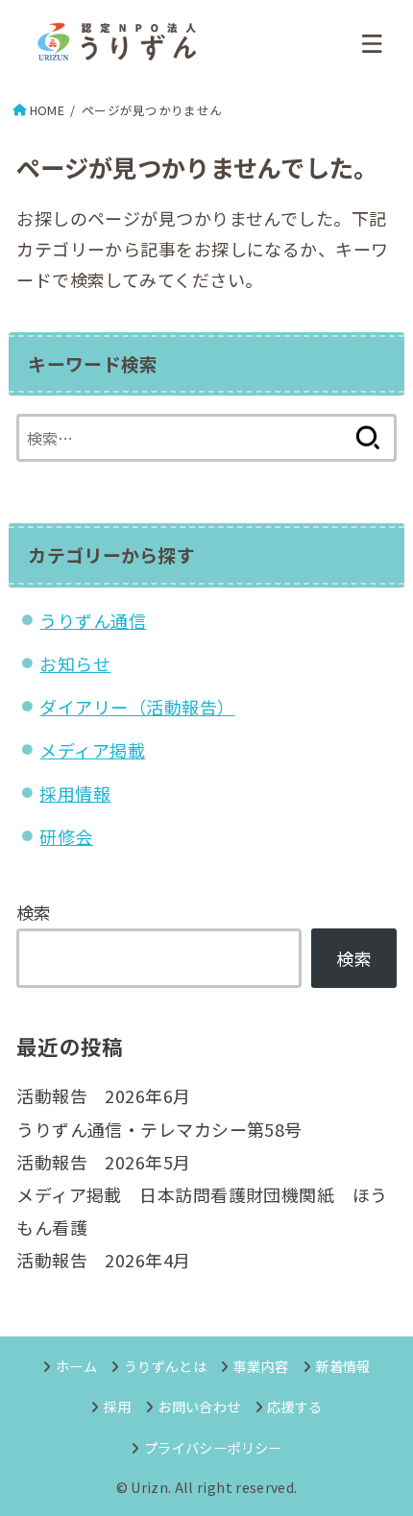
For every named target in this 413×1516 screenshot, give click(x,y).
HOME (47, 110)
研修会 (65, 836)
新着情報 (342, 1366)
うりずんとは (165, 1366)
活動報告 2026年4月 (103, 1259)
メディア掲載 (92, 749)
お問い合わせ (199, 1406)
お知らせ (74, 663)
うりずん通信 (92, 620)
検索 (34, 912)
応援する (294, 1406)
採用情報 (74, 793)
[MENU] (372, 43)
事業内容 (260, 1366)
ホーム (76, 1366)
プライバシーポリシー (212, 1447)
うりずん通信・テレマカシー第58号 (159, 1129)
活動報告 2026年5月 (103, 1161)
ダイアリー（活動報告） (136, 706)
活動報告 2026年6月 (103, 1095)
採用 (117, 1406)
